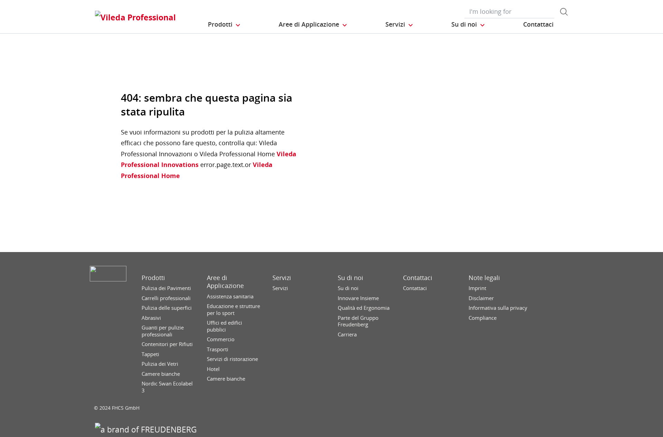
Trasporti (217, 349)
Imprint (477, 288)
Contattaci (417, 278)
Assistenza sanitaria (230, 296)
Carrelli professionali (166, 298)
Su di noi (350, 278)
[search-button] (563, 11)
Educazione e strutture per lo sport (233, 309)
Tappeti (150, 354)
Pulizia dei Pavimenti (166, 288)
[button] (224, 24)
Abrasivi (151, 318)
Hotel (213, 369)
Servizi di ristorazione (232, 359)
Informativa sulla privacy (498, 308)
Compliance (483, 318)
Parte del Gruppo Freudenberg (358, 321)
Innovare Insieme (358, 298)
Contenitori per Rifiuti (167, 344)
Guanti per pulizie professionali (163, 331)
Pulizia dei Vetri (160, 364)
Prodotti (153, 278)
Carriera (347, 334)
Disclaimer (481, 298)
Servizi (281, 278)
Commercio (220, 339)
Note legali (484, 278)
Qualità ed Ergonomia (364, 308)
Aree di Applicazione (225, 282)
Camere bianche (161, 374)
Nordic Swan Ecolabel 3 (167, 387)
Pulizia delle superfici (167, 308)
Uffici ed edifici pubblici (224, 326)
